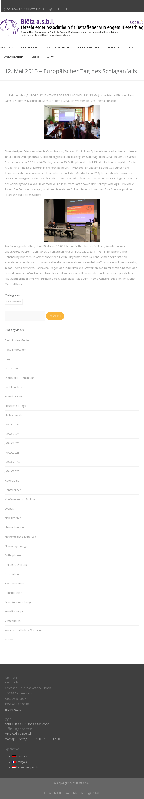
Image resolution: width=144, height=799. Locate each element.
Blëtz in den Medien (17, 340)
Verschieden (13, 621)
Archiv (50, 57)
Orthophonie (13, 555)
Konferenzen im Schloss (20, 499)
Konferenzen (114, 47)
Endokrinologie (14, 387)
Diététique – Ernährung (19, 377)
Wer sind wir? (6, 47)
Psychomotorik (14, 583)
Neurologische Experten (20, 536)
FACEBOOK (55, 793)
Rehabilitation (13, 592)
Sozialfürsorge (14, 611)
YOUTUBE (98, 793)
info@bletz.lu (13, 709)
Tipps (130, 47)
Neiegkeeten (13, 301)
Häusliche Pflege (15, 406)
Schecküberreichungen (19, 602)
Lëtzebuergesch (27, 767)
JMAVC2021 (12, 434)
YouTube (10, 639)
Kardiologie (12, 480)
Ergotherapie (13, 396)
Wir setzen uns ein (29, 47)
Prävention (12, 574)
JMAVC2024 (12, 462)
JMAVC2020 (12, 424)
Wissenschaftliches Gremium (23, 630)
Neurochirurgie (14, 527)
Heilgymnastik (14, 415)
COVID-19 (11, 368)
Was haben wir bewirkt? (57, 47)
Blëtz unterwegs (15, 349)
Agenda (35, 57)
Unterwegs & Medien (13, 57)
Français (21, 762)
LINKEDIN (77, 793)
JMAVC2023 (12, 452)
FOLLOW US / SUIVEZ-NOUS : (26, 9)
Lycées (9, 508)
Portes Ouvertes (16, 564)
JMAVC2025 (12, 471)
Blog (7, 359)
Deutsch (21, 756)
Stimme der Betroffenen (88, 47)
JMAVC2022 (12, 443)
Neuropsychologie (16, 546)
